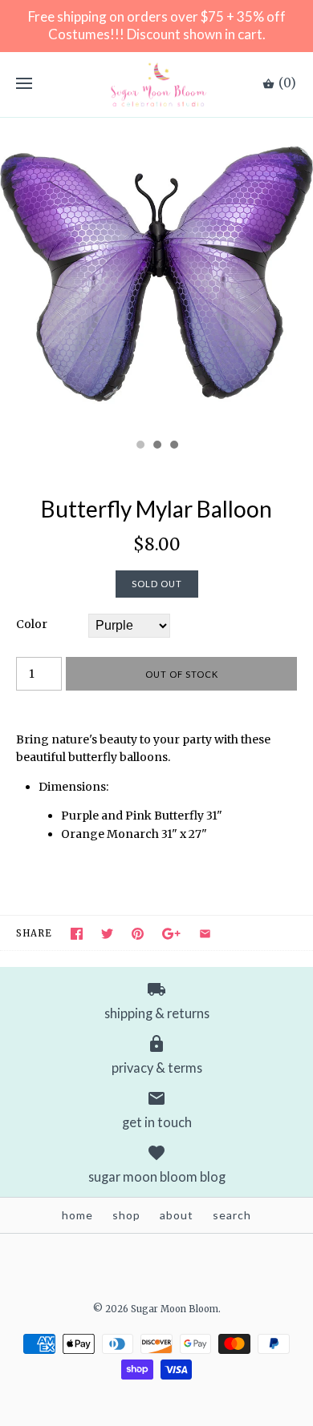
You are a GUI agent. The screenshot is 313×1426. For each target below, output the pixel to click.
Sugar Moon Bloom (174, 1309)
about (176, 1215)
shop (126, 1215)
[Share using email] (205, 934)
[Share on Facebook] (77, 934)
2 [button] (156, 446)
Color (31, 624)
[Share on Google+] (171, 934)
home (77, 1215)
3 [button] (173, 446)
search (232, 1215)
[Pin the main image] (138, 934)
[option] (156, 274)
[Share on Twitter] (107, 934)
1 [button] (140, 446)
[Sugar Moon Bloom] (157, 84)
